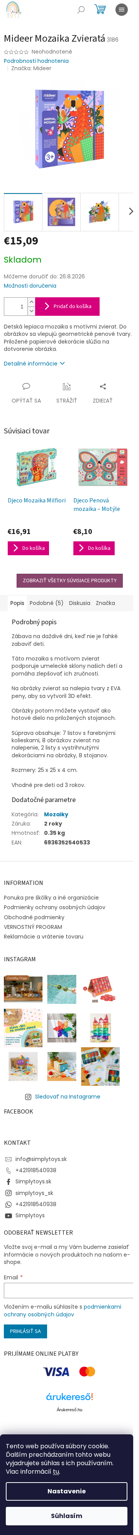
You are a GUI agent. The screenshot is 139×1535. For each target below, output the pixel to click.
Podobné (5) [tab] (47, 603)
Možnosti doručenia (30, 286)
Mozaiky (56, 814)
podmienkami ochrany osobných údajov (62, 1310)
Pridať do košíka (73, 306)
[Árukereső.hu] (69, 1399)
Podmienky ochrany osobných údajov (54, 907)
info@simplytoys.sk (41, 1159)
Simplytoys (30, 1215)
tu (56, 1471)
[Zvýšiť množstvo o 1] (31, 302)
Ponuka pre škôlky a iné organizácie (51, 897)
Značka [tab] (105, 603)
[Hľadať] (81, 9)
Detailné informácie (31, 363)
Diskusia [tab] (79, 603)
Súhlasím (66, 1515)
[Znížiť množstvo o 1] (31, 311)
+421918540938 (35, 1170)
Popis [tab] (17, 603)
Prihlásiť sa (25, 1331)
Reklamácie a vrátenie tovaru (43, 936)
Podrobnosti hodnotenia (36, 61)
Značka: (31, 68)
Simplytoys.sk (33, 1181)
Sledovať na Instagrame (67, 1096)
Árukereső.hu (69, 1409)
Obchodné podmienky (34, 917)
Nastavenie (66, 1491)
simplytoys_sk (34, 1193)
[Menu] (121, 9)
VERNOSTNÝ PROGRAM (33, 927)
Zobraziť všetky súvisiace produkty (70, 581)
